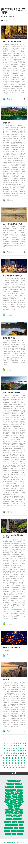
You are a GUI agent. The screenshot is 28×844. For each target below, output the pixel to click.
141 (4, 765)
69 (4, 752)
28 (11, 745)
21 (21, 743)
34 (25, 745)
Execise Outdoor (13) (17, 798)
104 (12, 757)
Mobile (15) (9, 804)
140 (24, 764)
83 (11, 753)
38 (9, 747)
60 (9, 750)
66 (23, 750)
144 (12, 765)
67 (25, 750)
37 (7, 747)
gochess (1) (20, 831)
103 (10, 757)
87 (21, 753)
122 (18, 760)
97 (18, 755)
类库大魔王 (9, 98)
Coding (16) (21, 822)
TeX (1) (15, 813)
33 (23, 745)
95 (13, 755)
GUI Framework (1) (18, 819)
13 (2, 743)
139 (21, 764)
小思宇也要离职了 (9, 338)
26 (7, 745)
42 (18, 747)
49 (9, 748)
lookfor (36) (20, 789)
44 (23, 747)
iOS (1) (16, 827)
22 (23, 743)
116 (24, 758)
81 (7, 753)
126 (7, 762)
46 (2, 748)
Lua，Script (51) (18, 792)
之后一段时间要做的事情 (11, 393)
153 (16, 767)
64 (18, 750)
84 (14, 753)
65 (21, 750)
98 (20, 755)
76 (21, 752)
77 (23, 752)
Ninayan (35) (9, 819)
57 (2, 750)
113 (15, 758)
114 (18, 758)
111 (10, 758)
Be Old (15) (8, 795)
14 (4, 743)
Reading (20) (13, 801)
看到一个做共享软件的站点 (12, 42)
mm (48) (20, 795)
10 (21, 742)
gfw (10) (7, 801)
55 (23, 748)
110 (7, 758)
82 (9, 753)
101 (4, 757)
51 (14, 748)
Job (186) (15, 795)
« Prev (3, 742)
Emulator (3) (8, 798)
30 (16, 745)
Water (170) (18, 783)
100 (26, 755)
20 (18, 743)
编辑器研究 (7, 123)
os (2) (11, 827)
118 (7, 760)
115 (21, 758)
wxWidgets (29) (17, 804)
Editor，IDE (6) (9, 813)
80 (4, 753)
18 (14, 743)
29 (14, 745)
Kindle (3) (14, 822)
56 (25, 748)
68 (2, 752)
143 (10, 765)
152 (13, 767)
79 (2, 753)
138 (18, 764)
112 (12, 758)
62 (14, 750)
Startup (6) (7, 825)
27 (9, 745)
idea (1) (6, 827)
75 (18, 752)
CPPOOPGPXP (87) (10, 792)
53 (18, 748)
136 (12, 764)
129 (15, 762)
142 (7, 765)
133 (4, 764)
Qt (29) (14, 816)
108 (24, 757)
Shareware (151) (9, 786)
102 (7, 757)
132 (24, 762)
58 (4, 750)
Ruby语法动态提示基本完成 (12, 276)
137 (15, 764)
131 (21, 762)
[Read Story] (24, 98)
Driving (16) (20, 801)
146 (18, 765)
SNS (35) (20, 816)
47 (4, 748)
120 (12, 760)
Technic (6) (8, 816)
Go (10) (21, 825)
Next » (23, 767)
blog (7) (14, 833)
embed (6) (13, 831)
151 (10, 767)
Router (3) (8, 833)
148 (24, 765)
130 (18, 762)
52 (16, 748)
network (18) (15, 825)
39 (11, 747)
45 (25, 747)
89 (25, 753)
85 (16, 753)
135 (10, 764)
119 (10, 760)
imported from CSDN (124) (14, 780)
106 (18, 757)
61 (11, 750)
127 (10, 762)
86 (18, 753)
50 (11, 748)
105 (15, 757)
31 (18, 745)
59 (7, 750)
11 (23, 742)
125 (4, 762)
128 (12, 762)
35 (2, 747)
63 (16, 750)
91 (4, 755)
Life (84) (20, 813)
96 (16, 755)
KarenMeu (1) (7, 822)
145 (15, 765)
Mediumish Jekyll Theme (9, 842)
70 (7, 752)
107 (21, 757)
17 (11, 743)
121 (15, 760)
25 (4, 745)
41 (16, 747)
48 (7, 748)
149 (4, 767)
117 (4, 760)
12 (26, 742)
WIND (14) (10, 807)
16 (9, 743)
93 (9, 755)
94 (11, 755)
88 (23, 753)
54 (21, 748)
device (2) (7, 831)
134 (7, 764)
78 (25, 752)
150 (7, 767)
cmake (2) (20, 833)
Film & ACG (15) (10, 783)
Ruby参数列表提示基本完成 (12, 224)
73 (14, 752)
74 (16, 752)
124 (24, 760)
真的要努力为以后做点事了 (12, 647)
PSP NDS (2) (17, 807)
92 (6, 755)
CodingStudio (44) (9, 810)
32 (21, 745)
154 (19, 767)
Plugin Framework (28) (10, 789)
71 (9, 752)
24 (2, 745)
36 (4, 747)
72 (11, 752)
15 (7, 743)
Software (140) (18, 786)
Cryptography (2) (19, 810)
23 (25, 743)
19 (16, 743)
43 (21, 747)
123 (21, 760)
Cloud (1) (21, 827)
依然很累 (6, 679)
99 (23, 755)
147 (21, 765)
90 (2, 755)
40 (14, 747)
